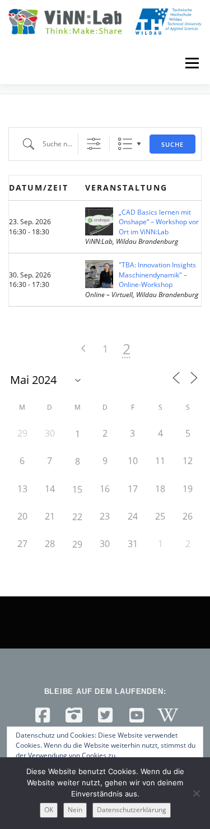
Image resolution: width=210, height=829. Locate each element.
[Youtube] (136, 715)
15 (77, 489)
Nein (75, 809)
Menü (191, 63)
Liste (125, 144)
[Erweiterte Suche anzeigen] (94, 144)
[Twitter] (105, 715)
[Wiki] (168, 715)
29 (77, 544)
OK (48, 809)
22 (77, 517)
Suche (172, 144)
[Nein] (196, 793)
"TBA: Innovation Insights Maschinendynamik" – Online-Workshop (157, 274)
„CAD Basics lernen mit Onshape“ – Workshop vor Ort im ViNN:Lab (159, 222)
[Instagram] (74, 715)
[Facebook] (42, 715)
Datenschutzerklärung (131, 809)
